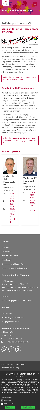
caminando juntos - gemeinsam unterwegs (19, 30)
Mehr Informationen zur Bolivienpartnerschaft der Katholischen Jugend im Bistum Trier (20, 140)
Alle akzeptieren (28, 407)
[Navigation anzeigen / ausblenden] (35, 4)
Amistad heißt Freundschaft (17, 88)
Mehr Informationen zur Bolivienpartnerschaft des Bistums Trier (19, 78)
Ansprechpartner (11, 151)
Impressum (4, 395)
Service (5, 241)
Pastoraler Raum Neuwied (15, 328)
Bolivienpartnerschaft (16, 23)
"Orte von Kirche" (8, 284)
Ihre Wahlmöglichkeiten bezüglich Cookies (20, 375)
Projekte (5, 307)
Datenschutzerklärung (28, 392)
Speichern (9, 407)
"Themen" (24, 284)
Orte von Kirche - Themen (15, 275)
